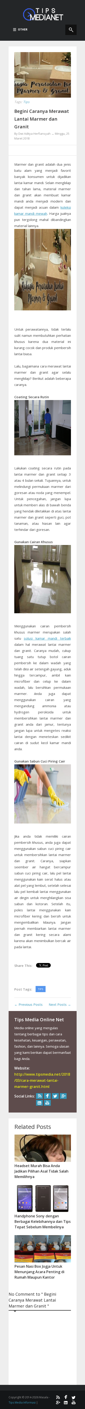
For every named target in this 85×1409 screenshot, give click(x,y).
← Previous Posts (28, 1004)
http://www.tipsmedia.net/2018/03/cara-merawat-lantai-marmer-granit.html (42, 1080)
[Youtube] (47, 1103)
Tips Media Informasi (22, 1402)
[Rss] (39, 1096)
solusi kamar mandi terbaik (47, 638)
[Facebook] (47, 1096)
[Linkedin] (39, 1103)
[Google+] (63, 1096)
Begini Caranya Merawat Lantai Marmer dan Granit (41, 119)
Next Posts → (60, 1004)
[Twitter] (55, 1096)
